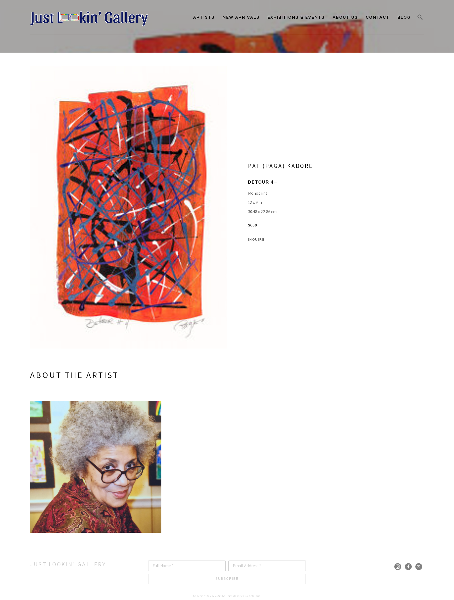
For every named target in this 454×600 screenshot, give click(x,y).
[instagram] (397, 566)
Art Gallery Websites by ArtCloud (239, 596)
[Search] (420, 17)
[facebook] (408, 566)
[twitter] (418, 566)
